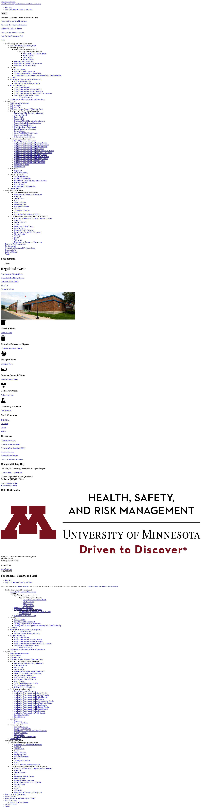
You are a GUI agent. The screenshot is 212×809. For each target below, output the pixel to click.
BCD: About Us (15, 655)
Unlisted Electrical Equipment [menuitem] (24, 137)
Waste (7, 806)
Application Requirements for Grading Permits (30, 705)
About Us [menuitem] (17, 196)
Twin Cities (5, 420)
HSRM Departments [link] (17, 48)
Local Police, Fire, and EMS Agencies (27, 782)
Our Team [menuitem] (13, 77)
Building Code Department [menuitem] (23, 61)
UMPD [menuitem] (16, 212)
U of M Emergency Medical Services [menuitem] (27, 214)
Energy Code (18, 667)
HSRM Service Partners (22, 631)
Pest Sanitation (19, 735)
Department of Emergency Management (28, 610)
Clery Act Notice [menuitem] (20, 202)
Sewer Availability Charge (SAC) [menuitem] (26, 133)
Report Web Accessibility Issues (108, 586)
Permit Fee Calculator (21, 715)
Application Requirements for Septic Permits (29, 711)
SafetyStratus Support (17, 635)
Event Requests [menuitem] (19, 228)
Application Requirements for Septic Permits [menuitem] (29, 161)
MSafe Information (25, 647)
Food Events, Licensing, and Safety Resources (30, 731)
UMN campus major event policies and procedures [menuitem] (27, 99)
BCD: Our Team (15, 657)
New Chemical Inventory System (12, 32)
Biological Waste (7, 364)
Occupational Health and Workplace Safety (20, 798)
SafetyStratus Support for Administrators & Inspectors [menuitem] (33, 93)
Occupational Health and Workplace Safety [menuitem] (20, 248)
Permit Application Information (25, 679)
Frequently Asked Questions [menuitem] (24, 230)
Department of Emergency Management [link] (24, 192)
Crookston (4, 424)
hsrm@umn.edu (6, 569)
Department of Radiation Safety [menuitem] (25, 65)
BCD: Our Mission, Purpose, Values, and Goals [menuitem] (26, 109)
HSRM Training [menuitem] (20, 69)
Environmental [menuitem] (10, 246)
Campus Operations (21, 727)
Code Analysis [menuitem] (19, 119)
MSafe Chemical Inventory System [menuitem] (26, 95)
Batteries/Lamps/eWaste (9, 379)
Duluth (3, 427)
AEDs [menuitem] (16, 200)
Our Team (13, 628)
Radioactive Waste (7, 395)
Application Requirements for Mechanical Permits (31, 707)
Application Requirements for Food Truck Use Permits (33, 703)
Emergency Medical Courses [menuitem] (24, 226)
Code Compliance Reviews (23, 675)
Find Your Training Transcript (24, 622)
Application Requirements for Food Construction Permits (34, 701)
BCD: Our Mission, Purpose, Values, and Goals (26, 659)
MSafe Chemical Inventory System (26, 645)
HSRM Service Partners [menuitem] (22, 81)
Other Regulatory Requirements (25, 677)
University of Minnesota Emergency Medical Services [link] (28, 216)
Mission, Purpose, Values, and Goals (27, 633)
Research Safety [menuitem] (11, 250)
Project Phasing (19, 681)
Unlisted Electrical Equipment (24, 687)
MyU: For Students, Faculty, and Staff (18, 9)
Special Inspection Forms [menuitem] (23, 135)
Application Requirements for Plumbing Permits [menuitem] (31, 159)
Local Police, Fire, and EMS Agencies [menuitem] (27, 232)
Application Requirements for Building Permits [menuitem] (30, 143)
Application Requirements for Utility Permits (29, 713)
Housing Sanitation (20, 733)
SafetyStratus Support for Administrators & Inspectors (33, 643)
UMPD (16, 762)
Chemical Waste (6, 333)
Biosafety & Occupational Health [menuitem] (34, 53)
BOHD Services (28, 602)
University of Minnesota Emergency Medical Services (33, 768)
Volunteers (18, 790)
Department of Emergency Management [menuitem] (28, 63)
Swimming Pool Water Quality (25, 737)
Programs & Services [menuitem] (21, 206)
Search (4, 13)
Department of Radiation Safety (25, 616)
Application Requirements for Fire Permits (29, 699)
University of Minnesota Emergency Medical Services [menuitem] (33, 218)
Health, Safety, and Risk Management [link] (18, 44)
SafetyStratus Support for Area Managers (28, 641)
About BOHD (28, 604)
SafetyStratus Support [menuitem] (17, 85)
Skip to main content (8, 2)
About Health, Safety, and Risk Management (25, 630)
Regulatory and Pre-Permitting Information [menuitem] (29, 113)
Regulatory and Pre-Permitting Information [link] (25, 111)
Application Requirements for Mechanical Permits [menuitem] (31, 157)
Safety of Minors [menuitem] (11, 252)
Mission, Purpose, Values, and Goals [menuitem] (27, 83)
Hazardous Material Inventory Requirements (29, 671)
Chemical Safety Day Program (11, 472)
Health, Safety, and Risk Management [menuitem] (23, 46)
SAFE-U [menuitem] (17, 208)
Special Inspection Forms (23, 685)
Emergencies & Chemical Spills (12, 274)
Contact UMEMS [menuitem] (20, 222)
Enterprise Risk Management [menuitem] (15, 244)
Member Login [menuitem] (19, 234)
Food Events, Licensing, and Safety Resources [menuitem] (30, 180)
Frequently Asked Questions (24, 780)
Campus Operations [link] (17, 175)
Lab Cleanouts (6, 411)
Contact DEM (19, 749)
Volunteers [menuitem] (18, 240)
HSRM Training (20, 620)
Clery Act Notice (20, 753)
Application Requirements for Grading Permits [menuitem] (30, 155)
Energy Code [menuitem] (18, 117)
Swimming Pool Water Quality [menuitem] (25, 186)
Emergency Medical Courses (24, 776)
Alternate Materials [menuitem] (20, 115)
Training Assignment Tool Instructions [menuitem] (27, 73)
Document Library (7, 289)
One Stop (8, 7)
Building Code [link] (10, 101)
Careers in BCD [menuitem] (15, 188)
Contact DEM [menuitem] (19, 198)
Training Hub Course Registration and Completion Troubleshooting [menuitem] (37, 75)
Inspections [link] (14, 169)
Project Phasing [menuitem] (19, 131)
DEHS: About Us (25, 614)
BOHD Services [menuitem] (28, 55)
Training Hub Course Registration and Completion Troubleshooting (37, 626)
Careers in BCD (15, 739)
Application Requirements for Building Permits (30, 693)
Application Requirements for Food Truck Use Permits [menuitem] (33, 153)
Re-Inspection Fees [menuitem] (20, 173)
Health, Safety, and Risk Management (14, 21)
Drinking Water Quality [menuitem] (22, 178)
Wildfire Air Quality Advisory (11, 29)
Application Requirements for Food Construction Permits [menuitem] (34, 151)
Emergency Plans (20, 755)
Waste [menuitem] (7, 254)
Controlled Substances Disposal (12, 348)
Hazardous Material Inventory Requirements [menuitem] (29, 121)
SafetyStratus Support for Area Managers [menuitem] (28, 91)
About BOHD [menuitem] (28, 57)
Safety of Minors (11, 804)
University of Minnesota (22, 586)
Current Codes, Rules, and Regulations (27, 673)
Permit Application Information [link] (20, 139)
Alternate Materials (20, 665)
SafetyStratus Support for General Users (28, 639)
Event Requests (19, 778)
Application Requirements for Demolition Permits (31, 695)
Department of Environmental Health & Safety (35, 612)
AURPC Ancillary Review (19, 802)
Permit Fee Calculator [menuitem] (21, 165)
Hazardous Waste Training (10, 282)
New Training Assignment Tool (12, 36)
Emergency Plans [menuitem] (20, 204)
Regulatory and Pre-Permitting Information (29, 663)
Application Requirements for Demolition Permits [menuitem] (31, 145)
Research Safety (11, 800)
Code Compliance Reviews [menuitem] (23, 125)
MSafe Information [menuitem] (25, 97)
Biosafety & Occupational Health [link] (25, 49)
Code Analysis (19, 669)
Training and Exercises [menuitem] (22, 210)
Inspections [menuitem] (18, 171)
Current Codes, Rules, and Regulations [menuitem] (27, 123)
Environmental (10, 796)
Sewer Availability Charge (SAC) (26, 683)
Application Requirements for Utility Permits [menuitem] (29, 163)
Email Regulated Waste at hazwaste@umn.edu (9, 484)
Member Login (19, 784)
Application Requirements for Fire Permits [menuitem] (29, 149)
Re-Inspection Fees (20, 723)
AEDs (16, 751)
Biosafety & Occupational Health (34, 600)
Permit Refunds (19, 717)
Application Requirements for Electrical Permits (30, 697)
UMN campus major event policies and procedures (27, 649)
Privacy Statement (92, 586)
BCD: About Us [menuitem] (15, 105)
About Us (4, 285)
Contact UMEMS (20, 772)
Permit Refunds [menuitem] (19, 167)
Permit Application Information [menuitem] (25, 129)
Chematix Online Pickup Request (12, 278)
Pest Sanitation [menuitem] (19, 184)
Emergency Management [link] (14, 190)
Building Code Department (23, 608)
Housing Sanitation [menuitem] (20, 182)
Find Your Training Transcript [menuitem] (24, 71)
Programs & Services (21, 757)
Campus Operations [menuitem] (21, 176)
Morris (3, 431)
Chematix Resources (8, 441)
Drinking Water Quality (22, 729)
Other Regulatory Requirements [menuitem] (25, 127)
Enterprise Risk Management (15, 794)
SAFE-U (17, 758)
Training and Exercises (22, 760)
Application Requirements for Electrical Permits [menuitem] (30, 147)
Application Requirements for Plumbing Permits (31, 709)
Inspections (18, 721)
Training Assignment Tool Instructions (27, 624)
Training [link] (13, 67)
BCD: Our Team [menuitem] (15, 107)
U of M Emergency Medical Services (27, 764)
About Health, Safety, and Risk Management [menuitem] (25, 79)
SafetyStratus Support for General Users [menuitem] (28, 89)
